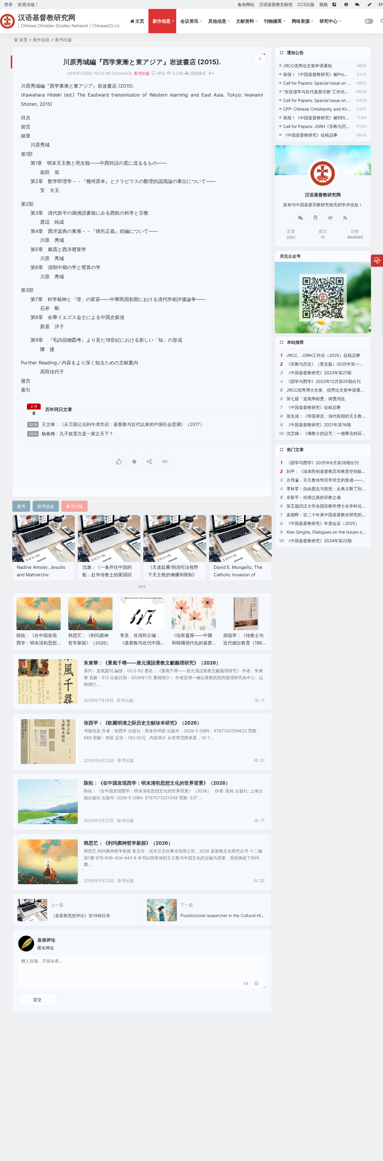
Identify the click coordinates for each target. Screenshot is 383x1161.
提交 (37, 999)
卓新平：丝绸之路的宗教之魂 (313, 497)
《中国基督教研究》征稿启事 (310, 135)
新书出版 (63, 39)
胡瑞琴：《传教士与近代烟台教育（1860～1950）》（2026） (245, 643)
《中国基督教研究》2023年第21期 (318, 372)
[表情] (257, 984)
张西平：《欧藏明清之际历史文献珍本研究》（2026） (143, 723)
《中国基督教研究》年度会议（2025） (322, 523)
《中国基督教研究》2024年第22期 (319, 540)
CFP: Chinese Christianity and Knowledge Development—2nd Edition (317, 108)
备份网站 (246, 4)
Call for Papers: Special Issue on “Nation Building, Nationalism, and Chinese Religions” (317, 82)
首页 (23, 39)
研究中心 (329, 21)
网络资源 (301, 21)
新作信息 (162, 21)
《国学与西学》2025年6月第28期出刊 (322, 462)
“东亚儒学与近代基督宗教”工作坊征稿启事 (317, 91)
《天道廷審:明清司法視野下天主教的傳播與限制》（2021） (173, 574)
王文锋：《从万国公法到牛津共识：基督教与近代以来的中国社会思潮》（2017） (116, 424)
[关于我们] (347, 4)
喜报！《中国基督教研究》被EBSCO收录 (317, 117)
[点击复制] (315, 218)
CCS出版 (305, 4)
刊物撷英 (273, 21)
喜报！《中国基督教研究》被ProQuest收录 (317, 74)
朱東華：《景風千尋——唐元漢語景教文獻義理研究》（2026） (152, 663)
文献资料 (245, 21)
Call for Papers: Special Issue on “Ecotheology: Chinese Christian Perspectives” (317, 100)
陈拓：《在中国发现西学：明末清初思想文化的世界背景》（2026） (157, 783)
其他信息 (217, 21)
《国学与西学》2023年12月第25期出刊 (323, 381)
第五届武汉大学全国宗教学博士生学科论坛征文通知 (334, 505)
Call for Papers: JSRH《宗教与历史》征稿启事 (317, 126)
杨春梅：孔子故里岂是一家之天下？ (71, 433)
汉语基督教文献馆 (276, 4)
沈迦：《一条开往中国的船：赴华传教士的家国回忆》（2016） (107, 574)
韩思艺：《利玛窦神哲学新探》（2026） (128, 843)
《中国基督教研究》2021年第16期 (318, 424)
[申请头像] (260, 941)
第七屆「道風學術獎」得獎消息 (315, 398)
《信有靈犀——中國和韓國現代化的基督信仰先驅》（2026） (193, 643)
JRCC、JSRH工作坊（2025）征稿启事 (323, 355)
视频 (323, 4)
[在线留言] (359, 4)
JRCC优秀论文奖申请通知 (307, 65)
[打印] (187, 73)
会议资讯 (189, 21)
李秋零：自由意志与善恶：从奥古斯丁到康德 (328, 488)
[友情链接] (336, 4)
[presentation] (233, 607)
